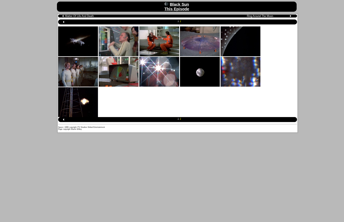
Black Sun (179, 4)
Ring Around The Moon (260, 16)
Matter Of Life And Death (79, 16)
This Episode (176, 9)
